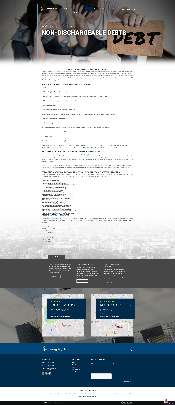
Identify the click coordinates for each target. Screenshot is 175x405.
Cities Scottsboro (102, 394)
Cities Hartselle (46, 394)
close (172, 403)
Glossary (115, 8)
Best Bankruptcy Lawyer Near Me (124, 394)
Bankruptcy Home (79, 8)
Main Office (103, 8)
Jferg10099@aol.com (52, 368)
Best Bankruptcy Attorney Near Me (87, 396)
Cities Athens (54, 394)
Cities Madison (85, 394)
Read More (54, 276)
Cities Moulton (93, 394)
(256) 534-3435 (65, 316)
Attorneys (96, 8)
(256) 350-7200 (113, 316)
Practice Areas (89, 8)
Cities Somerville (111, 394)
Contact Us (109, 8)
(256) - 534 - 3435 (128, 9)
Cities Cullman (61, 394)
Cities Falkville (77, 394)
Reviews (74, 364)
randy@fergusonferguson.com (54, 369)
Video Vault (75, 372)
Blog (75, 12)
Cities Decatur (69, 394)
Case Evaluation (76, 369)
